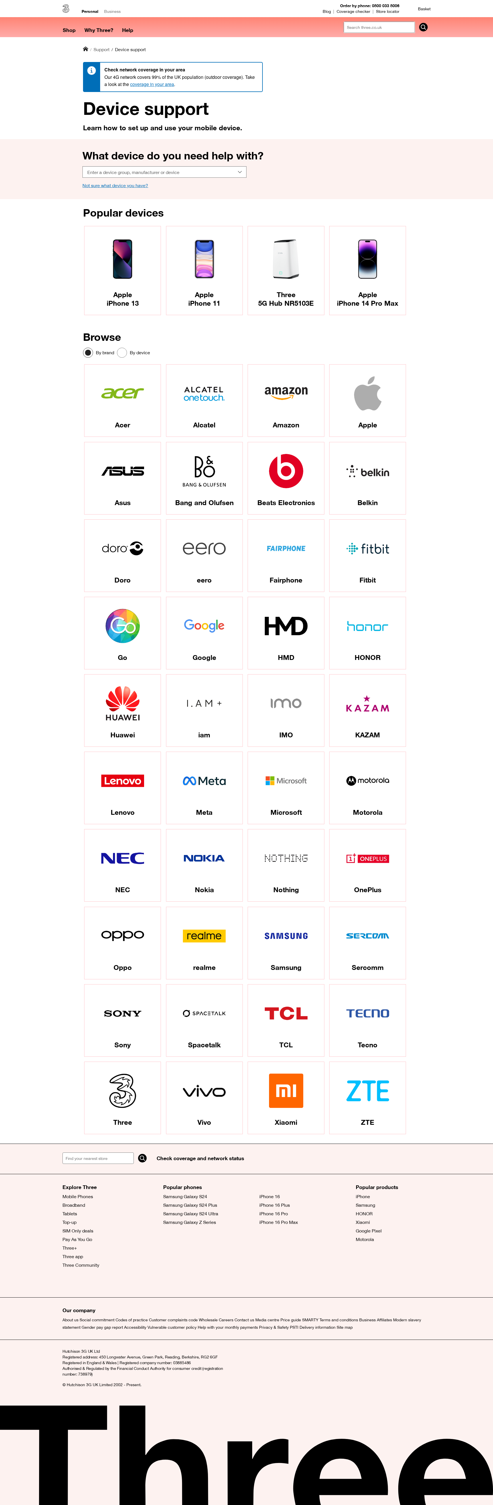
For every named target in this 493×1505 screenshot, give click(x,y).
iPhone (363, 1196)
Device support (130, 49)
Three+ (69, 1247)
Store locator (387, 11)
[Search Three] (423, 27)
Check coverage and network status (200, 1158)
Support (102, 49)
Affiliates (384, 1320)
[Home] (85, 49)
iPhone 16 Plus (274, 1205)
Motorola (365, 1239)
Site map (345, 1327)
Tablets (69, 1213)
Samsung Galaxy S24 (185, 1196)
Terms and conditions (339, 1320)
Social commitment (97, 1320)
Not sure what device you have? (115, 185)
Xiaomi (363, 1222)
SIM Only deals (77, 1230)
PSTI (294, 1327)
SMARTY (310, 1320)
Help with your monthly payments (228, 1327)
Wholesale (208, 1320)
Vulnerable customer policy (172, 1327)
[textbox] (163, 172)
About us (70, 1320)
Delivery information (318, 1327)
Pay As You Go (77, 1239)
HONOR (364, 1213)
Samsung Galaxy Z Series (189, 1222)
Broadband (73, 1205)
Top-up (69, 1222)
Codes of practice (132, 1320)
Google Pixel (369, 1230)
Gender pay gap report (102, 1327)
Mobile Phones (77, 1196)
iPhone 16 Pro (273, 1213)
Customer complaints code (173, 1320)
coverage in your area (152, 84)
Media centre (267, 1320)
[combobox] (164, 172)
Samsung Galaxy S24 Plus (190, 1205)
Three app (72, 1256)
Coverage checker (353, 11)
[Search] (142, 1158)
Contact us (244, 1320)
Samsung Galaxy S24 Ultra (190, 1213)
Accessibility (135, 1327)
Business (112, 11)
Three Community (80, 1265)
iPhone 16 (269, 1196)
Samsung (365, 1205)
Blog (327, 11)
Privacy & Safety (274, 1327)
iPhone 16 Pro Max (278, 1222)
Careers (226, 1320)
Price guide (290, 1320)
